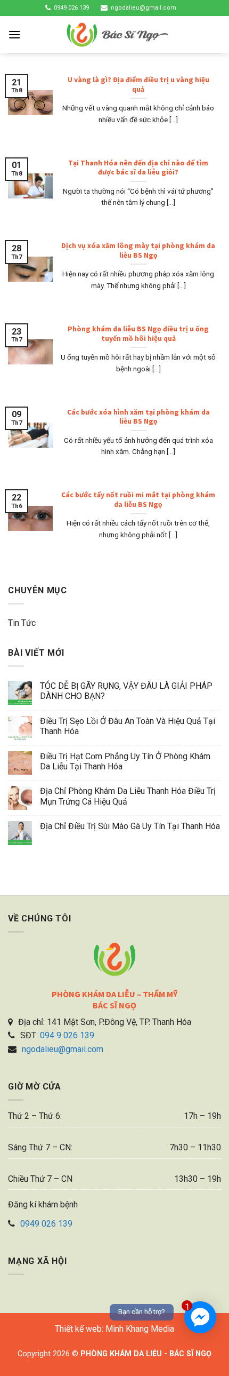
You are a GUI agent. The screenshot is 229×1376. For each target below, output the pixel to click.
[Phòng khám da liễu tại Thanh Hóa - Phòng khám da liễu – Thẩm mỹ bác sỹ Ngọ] (117, 34)
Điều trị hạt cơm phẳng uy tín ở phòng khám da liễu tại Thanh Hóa (125, 761)
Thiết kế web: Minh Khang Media (114, 1329)
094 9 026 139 (67, 1035)
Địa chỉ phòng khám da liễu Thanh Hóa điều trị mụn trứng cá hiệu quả (128, 796)
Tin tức (22, 623)
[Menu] (14, 34)
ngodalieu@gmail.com (143, 7)
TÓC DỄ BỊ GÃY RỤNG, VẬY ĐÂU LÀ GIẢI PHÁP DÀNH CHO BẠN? (126, 691)
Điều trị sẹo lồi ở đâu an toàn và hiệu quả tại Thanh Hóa (127, 726)
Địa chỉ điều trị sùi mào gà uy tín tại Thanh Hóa (130, 826)
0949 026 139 (71, 7)
